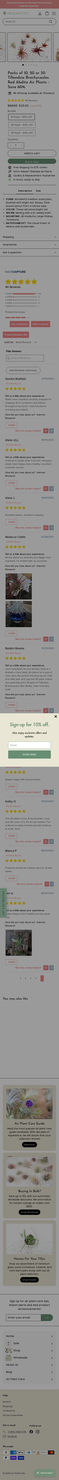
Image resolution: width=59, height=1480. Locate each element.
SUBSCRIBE (29, 754)
